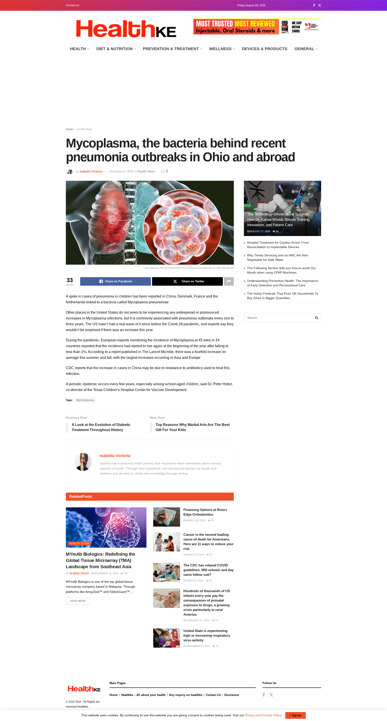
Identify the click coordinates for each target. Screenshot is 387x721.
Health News (84, 129)
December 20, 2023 (197, 646)
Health (78, 49)
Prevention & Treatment (171, 49)
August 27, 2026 (259, 231)
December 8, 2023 (121, 171)
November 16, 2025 (105, 573)
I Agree (295, 715)
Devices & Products (264, 49)
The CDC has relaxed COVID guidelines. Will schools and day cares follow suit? (208, 569)
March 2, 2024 (194, 554)
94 (276, 231)
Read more (78, 601)
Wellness (220, 49)
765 (125, 573)
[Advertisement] (193, 88)
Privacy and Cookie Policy (263, 715)
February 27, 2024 (197, 620)
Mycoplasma (85, 400)
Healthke (82, 706)
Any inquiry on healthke (185, 695)
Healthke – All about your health (143, 695)
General (304, 49)
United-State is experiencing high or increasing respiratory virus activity (206, 635)
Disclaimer (231, 695)
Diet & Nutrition (114, 49)
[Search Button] (316, 317)
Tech (78, 701)
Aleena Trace (79, 573)
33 (211, 520)
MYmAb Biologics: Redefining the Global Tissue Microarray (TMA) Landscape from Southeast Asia (100, 560)
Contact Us (72, 5)
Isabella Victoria (91, 171)
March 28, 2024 (195, 520)
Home (69, 129)
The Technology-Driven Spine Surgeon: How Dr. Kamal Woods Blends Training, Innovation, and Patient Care (278, 219)
